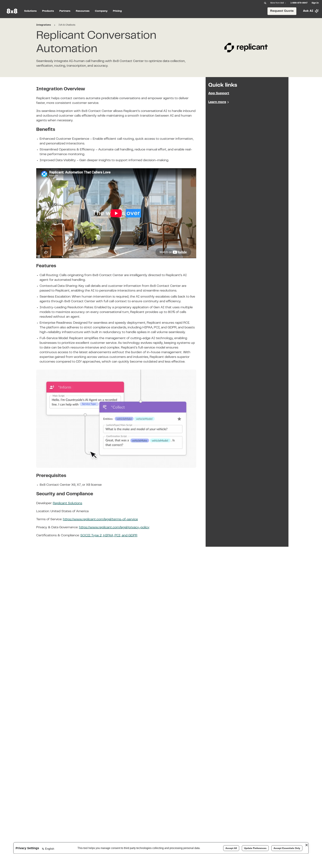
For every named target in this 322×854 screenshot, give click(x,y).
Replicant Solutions (67, 503)
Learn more (217, 102)
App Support (218, 93)
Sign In (315, 3)
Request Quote (282, 10)
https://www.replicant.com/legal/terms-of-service (100, 519)
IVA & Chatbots (67, 25)
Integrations (43, 25)
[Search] (265, 3)
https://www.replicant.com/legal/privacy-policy (114, 527)
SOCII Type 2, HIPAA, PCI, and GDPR (108, 535)
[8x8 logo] (13, 11)
